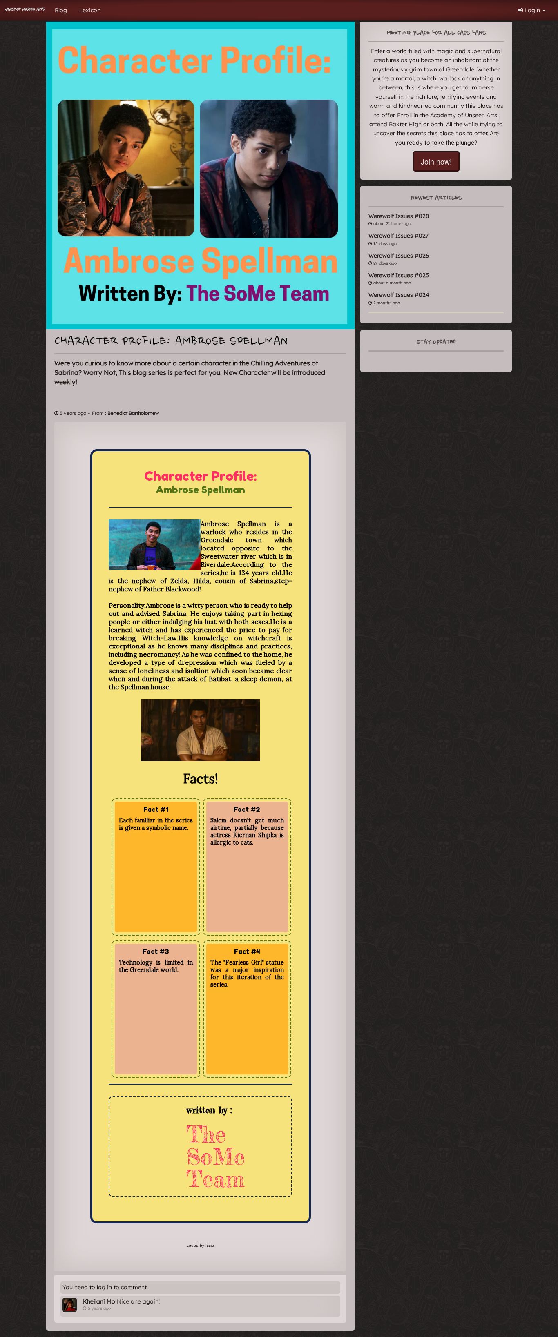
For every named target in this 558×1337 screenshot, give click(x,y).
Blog (61, 10)
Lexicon (89, 10)
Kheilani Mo (99, 1301)
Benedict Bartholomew (133, 413)
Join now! (436, 161)
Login (532, 10)
